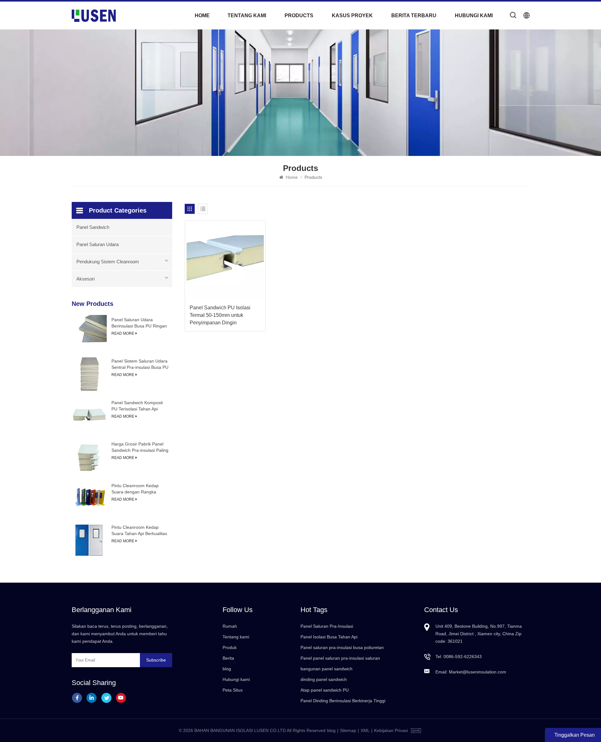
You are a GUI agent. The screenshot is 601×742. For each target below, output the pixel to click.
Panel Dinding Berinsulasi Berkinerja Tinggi (342, 700)
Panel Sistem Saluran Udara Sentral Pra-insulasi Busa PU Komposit (139, 364)
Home (202, 15)
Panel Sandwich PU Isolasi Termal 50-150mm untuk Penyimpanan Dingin (220, 315)
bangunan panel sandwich (326, 668)
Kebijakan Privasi (391, 730)
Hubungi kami (474, 15)
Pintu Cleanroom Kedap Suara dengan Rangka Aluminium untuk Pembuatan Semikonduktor (139, 489)
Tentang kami (247, 15)
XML (365, 730)
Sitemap (348, 730)
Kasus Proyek (352, 15)
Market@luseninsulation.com (477, 671)
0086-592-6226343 (463, 656)
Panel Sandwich (92, 227)
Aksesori (85, 278)
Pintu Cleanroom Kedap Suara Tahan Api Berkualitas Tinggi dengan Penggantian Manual (139, 531)
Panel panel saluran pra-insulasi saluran (340, 658)
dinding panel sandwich (323, 679)
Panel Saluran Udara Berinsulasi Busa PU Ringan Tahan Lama (139, 323)
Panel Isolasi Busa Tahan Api (328, 636)
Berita (228, 658)
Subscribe (156, 659)
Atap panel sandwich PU (324, 690)
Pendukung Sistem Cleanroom (107, 261)
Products (299, 15)
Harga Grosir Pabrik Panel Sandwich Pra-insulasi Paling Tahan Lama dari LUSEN (139, 447)
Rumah (230, 626)
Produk (230, 647)
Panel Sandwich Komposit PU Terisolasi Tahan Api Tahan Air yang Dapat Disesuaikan (137, 406)
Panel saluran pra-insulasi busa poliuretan (342, 647)
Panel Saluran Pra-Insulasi (326, 626)
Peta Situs (233, 690)
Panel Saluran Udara (97, 244)
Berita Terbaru (413, 15)
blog (227, 668)
